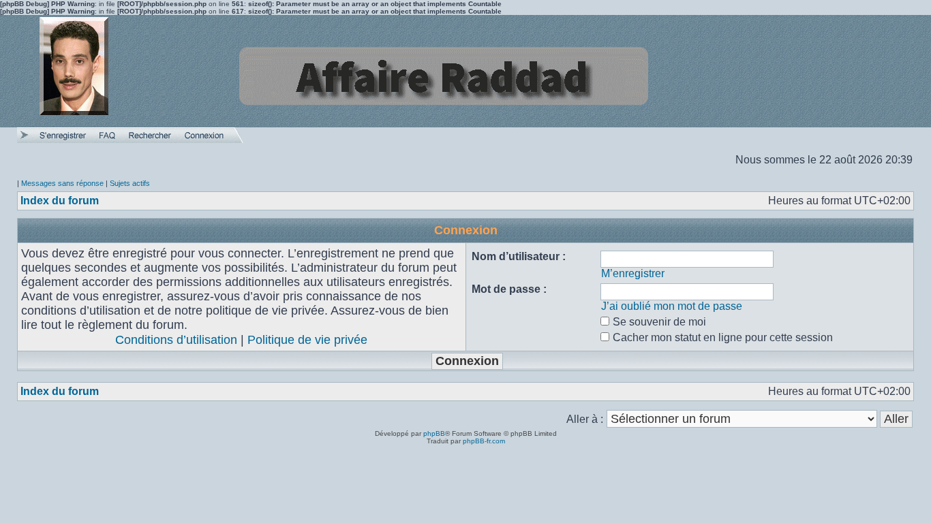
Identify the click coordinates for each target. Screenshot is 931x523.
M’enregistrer (633, 273)
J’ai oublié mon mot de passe (671, 306)
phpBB (434, 433)
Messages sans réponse (62, 183)
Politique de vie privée (307, 340)
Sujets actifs (130, 183)
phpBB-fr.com (484, 441)
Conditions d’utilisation (176, 340)
